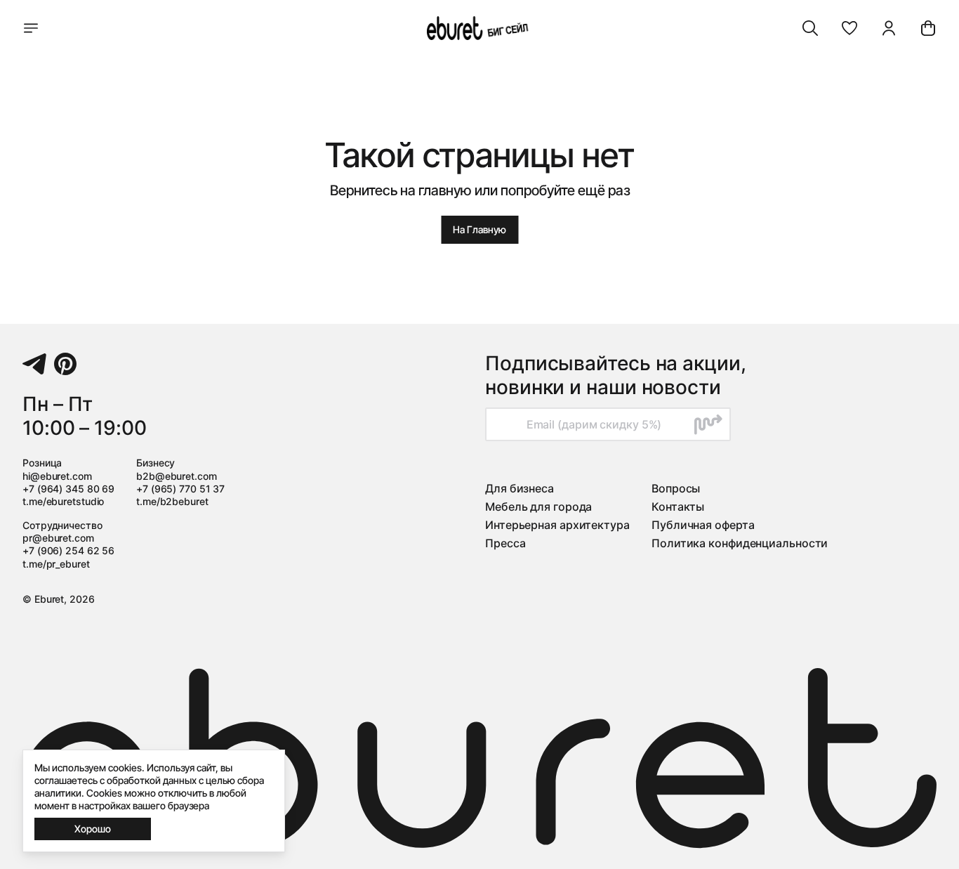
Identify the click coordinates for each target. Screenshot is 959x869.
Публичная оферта (703, 524)
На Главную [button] (479, 229)
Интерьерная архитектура (557, 524)
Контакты (678, 506)
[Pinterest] (65, 364)
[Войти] (888, 28)
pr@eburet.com (58, 538)
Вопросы (676, 488)
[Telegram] (34, 364)
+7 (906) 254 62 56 (68, 550)
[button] (849, 28)
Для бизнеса (519, 488)
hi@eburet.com (57, 476)
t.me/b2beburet (172, 501)
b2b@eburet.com (176, 476)
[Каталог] (30, 28)
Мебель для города (538, 506)
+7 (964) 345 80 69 (68, 489)
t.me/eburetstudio (63, 501)
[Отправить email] (708, 424)
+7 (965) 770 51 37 (180, 489)
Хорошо (92, 829)
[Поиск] (810, 28)
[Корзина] (928, 28)
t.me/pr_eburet (56, 564)
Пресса (505, 543)
